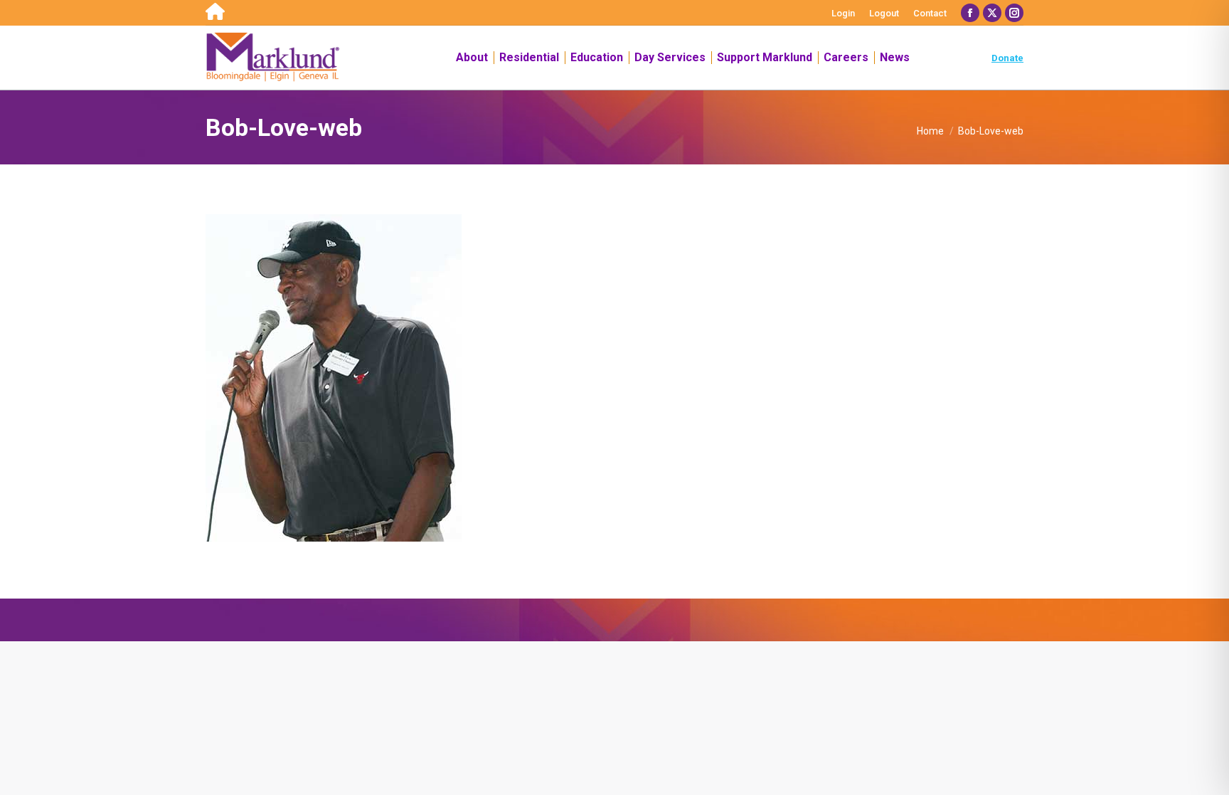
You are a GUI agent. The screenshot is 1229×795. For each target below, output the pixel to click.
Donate (1007, 58)
